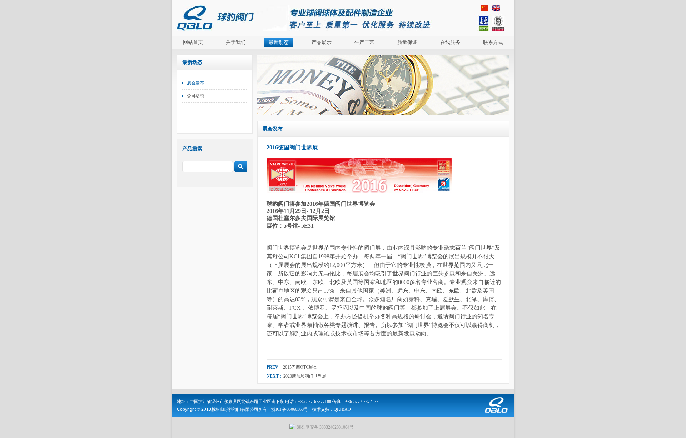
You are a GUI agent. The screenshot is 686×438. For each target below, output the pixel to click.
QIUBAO (342, 409)
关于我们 (236, 42)
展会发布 (195, 82)
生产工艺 (364, 42)
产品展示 (322, 42)
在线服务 (450, 42)
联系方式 (493, 42)
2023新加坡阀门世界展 (304, 376)
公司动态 (195, 95)
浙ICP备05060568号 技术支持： (302, 409)
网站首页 (193, 42)
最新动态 (279, 42)
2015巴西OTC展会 (299, 367)
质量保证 (407, 42)
